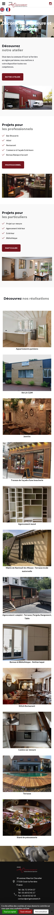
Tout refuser (25, 911)
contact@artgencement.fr (29, 898)
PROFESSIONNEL (13, 165)
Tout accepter (10, 911)
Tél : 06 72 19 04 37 (26, 889)
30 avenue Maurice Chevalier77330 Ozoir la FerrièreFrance (29, 881)
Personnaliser (41, 911)
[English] (3, 9)
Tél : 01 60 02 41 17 (26, 892)
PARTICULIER (11, 248)
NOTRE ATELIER (12, 77)
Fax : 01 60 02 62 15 (27, 895)
